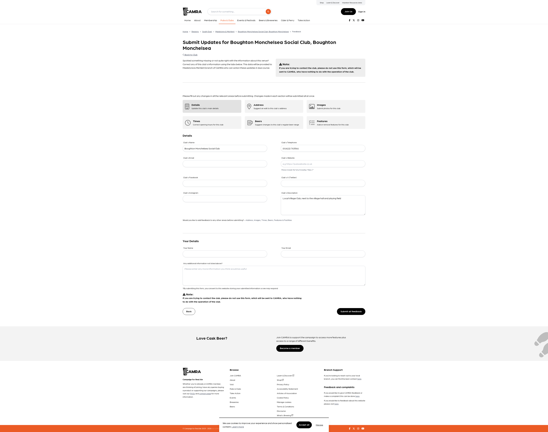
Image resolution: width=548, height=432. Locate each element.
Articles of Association (287, 393)
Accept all (304, 424)
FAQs (192, 393)
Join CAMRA (235, 375)
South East (207, 31)
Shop (322, 3)
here (359, 379)
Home (185, 31)
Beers (232, 406)
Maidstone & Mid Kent (224, 31)
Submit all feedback (351, 311)
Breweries (234, 402)
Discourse (281, 411)
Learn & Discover (332, 3)
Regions (195, 31)
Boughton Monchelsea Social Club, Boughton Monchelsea (263, 31)
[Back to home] (192, 12)
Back (189, 311)
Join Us (348, 11)
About (232, 380)
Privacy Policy (283, 384)
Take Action (235, 393)
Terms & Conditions (285, 406)
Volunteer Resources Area (352, 3)
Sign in (361, 11)
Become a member (290, 348)
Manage (319, 425)
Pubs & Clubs (235, 389)
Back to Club (191, 54)
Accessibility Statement (287, 389)
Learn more (238, 426)
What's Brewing (284, 415)
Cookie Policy (283, 397)
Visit (232, 384)
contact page (205, 393)
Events (233, 397)
